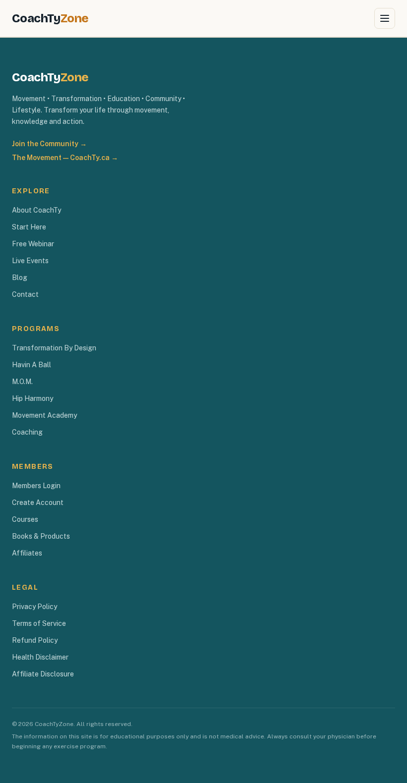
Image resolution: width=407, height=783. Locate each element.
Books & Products (41, 536)
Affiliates (27, 553)
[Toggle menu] (384, 18)
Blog (19, 277)
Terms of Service (39, 623)
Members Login (36, 486)
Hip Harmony (32, 398)
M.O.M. (22, 382)
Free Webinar (33, 244)
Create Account (38, 502)
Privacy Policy (34, 607)
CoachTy (50, 18)
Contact (25, 294)
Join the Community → (49, 144)
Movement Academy (44, 415)
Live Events (30, 261)
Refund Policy (35, 640)
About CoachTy (36, 210)
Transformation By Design (54, 348)
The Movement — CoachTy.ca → (65, 158)
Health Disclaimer (40, 657)
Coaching (27, 432)
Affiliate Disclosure (43, 674)
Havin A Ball (31, 365)
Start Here (29, 227)
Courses (25, 519)
